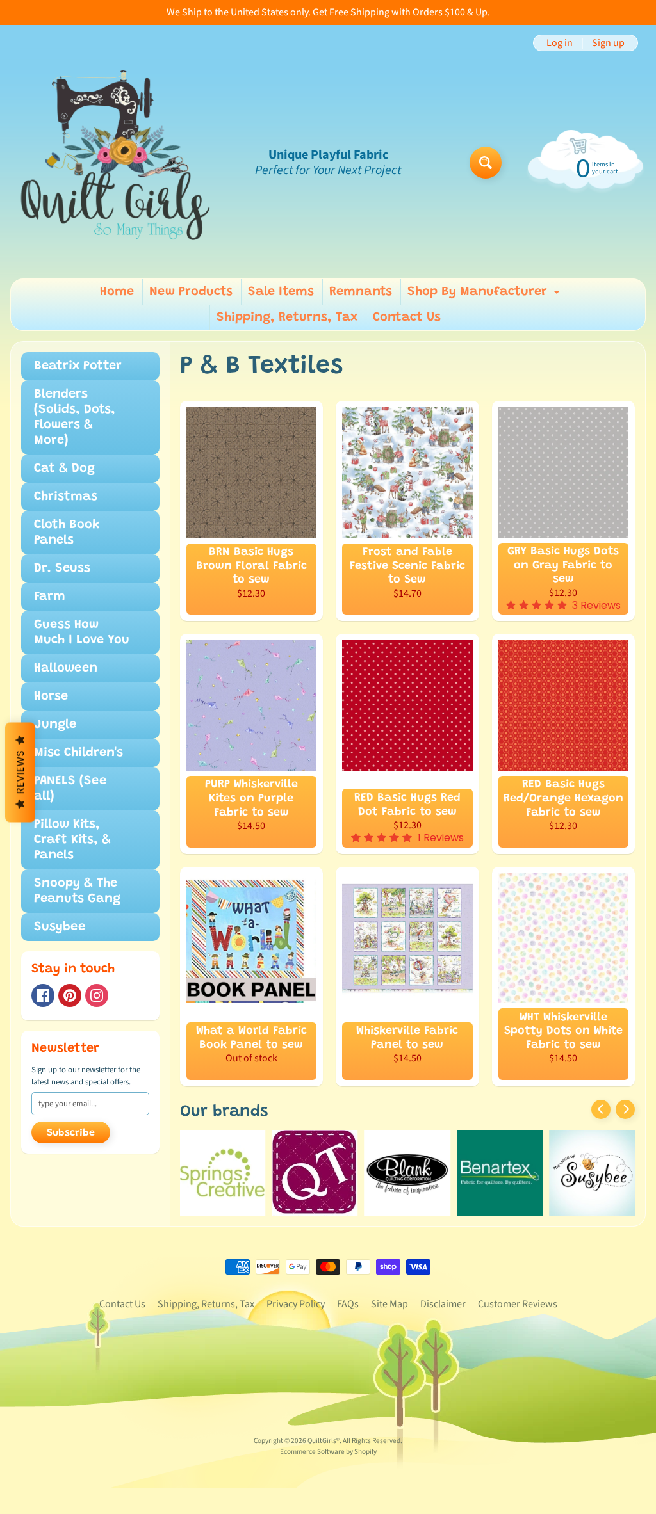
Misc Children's (78, 752)
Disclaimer (443, 1304)
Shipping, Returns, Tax (287, 317)
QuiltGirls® (324, 1441)
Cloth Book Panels (67, 533)
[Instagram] (96, 995)
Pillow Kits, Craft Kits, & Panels (72, 840)
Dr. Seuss (62, 568)
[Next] (625, 1109)
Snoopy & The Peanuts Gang (77, 891)
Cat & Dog (64, 468)
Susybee (59, 927)
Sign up (608, 43)
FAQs (348, 1304)
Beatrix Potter (78, 366)
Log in (559, 43)
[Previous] (601, 1109)
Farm (49, 596)
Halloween (65, 668)
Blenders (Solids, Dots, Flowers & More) (74, 417)
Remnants (360, 292)
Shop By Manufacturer (485, 295)
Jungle (55, 724)
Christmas (65, 496)
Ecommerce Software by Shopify (328, 1451)
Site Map (389, 1304)
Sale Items (281, 292)
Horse (51, 696)
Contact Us (407, 317)
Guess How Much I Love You (81, 632)
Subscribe (71, 1133)
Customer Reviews (517, 1304)
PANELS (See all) (70, 789)
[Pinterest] (69, 995)
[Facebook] (42, 995)
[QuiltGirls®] (116, 162)
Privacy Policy (295, 1304)
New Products (191, 292)
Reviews (20, 772)
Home (117, 292)
